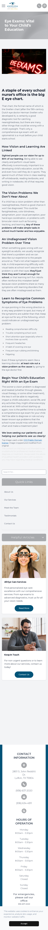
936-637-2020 (24, 904)
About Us (8, 492)
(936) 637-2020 (24, 790)
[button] (3, 6)
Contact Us (9, 524)
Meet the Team (11, 508)
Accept (24, 924)
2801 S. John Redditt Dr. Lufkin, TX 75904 (24, 774)
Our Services (10, 500)
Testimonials (10, 516)
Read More (24, 608)
